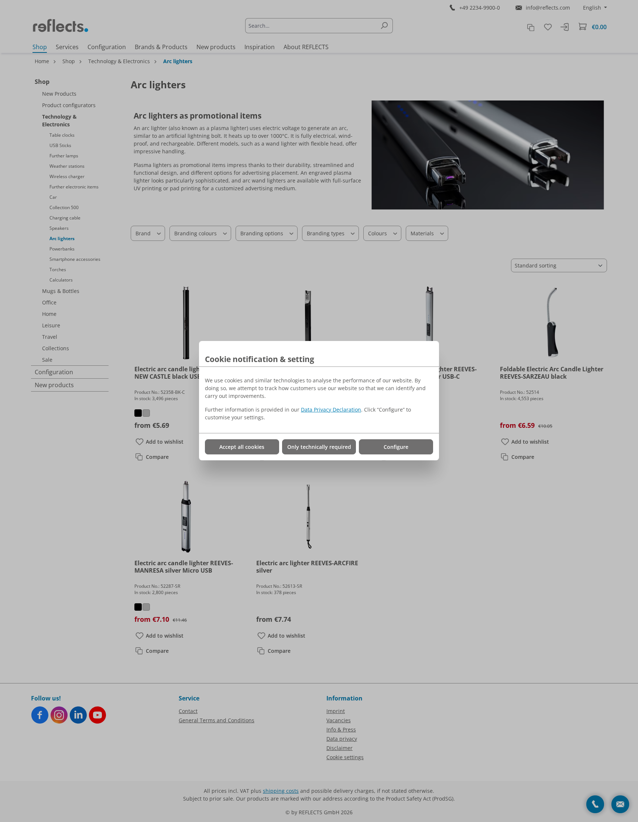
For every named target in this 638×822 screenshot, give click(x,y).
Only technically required (319, 446)
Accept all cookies (241, 446)
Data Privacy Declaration (331, 409)
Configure (396, 446)
